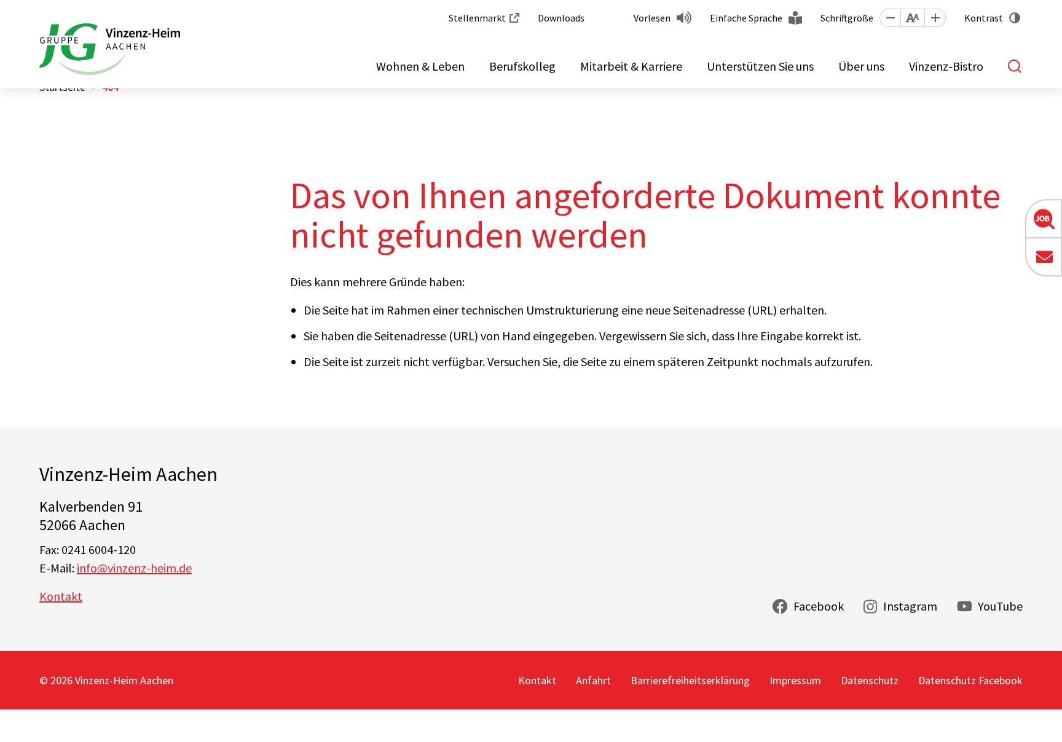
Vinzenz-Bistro (946, 66)
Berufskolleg (522, 66)
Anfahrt (593, 680)
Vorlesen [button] (652, 18)
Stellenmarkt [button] (477, 18)
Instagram (910, 606)
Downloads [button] (561, 18)
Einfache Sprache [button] (746, 18)
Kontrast (983, 18)
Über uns (861, 66)
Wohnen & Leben (420, 66)
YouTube (1000, 606)
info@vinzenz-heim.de (134, 568)
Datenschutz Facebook (970, 680)
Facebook (818, 606)
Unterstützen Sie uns (760, 66)
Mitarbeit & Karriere (631, 66)
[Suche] (1015, 66)
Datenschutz (870, 680)
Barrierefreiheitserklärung (690, 680)
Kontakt (60, 596)
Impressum (795, 680)
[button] (889, 18)
